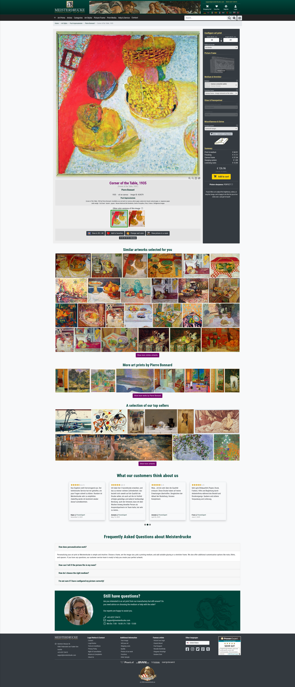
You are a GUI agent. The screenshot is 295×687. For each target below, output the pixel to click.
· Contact (90, 641)
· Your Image (124, 641)
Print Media (111, 18)
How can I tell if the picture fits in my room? (77, 565)
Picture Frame (99, 18)
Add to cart (222, 176)
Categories (78, 18)
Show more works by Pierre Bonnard (147, 396)
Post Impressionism (76, 23)
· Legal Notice (91, 643)
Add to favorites (116, 233)
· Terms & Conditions (93, 646)
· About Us (90, 657)
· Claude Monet (158, 643)
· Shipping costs (125, 646)
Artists (69, 18)
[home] (55, 18)
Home (57, 23)
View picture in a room (159, 233)
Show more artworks (147, 464)
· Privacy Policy (92, 649)
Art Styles (88, 18)
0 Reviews (132, 238)
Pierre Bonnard (90, 23)
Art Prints (61, 18)
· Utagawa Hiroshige (159, 652)
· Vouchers (123, 654)
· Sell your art (124, 643)
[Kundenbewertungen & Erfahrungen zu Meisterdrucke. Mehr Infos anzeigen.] (229, 646)
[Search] (229, 18)
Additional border (210, 44)
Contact (135, 18)
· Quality (122, 649)
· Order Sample (125, 657)
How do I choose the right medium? (74, 573)
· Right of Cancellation (94, 652)
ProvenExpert (82, 515)
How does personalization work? (73, 547)
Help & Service (124, 18)
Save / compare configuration (222, 134)
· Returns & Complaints (94, 654)
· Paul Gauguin (157, 646)
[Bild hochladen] (239, 18)
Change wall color (136, 233)
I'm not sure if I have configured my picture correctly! (81, 581)
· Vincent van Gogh (159, 641)
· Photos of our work (126, 652)
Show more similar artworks (147, 355)
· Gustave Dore (157, 654)
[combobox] (221, 47)
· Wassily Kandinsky (159, 649)
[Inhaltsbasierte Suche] (234, 18)
